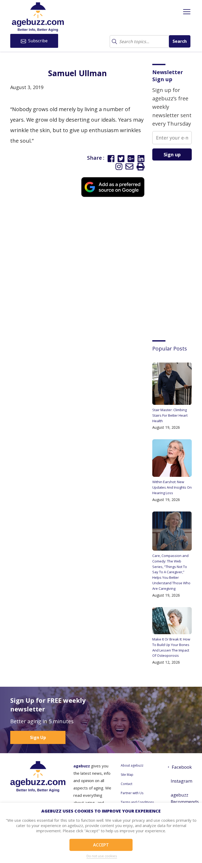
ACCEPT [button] (101, 845)
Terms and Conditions (137, 802)
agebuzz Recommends (181, 798)
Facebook (182, 767)
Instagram (181, 781)
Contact (126, 784)
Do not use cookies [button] (102, 856)
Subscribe (37, 41)
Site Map (127, 774)
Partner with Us (132, 793)
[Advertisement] (177, 246)
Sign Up (38, 737)
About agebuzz (132, 765)
